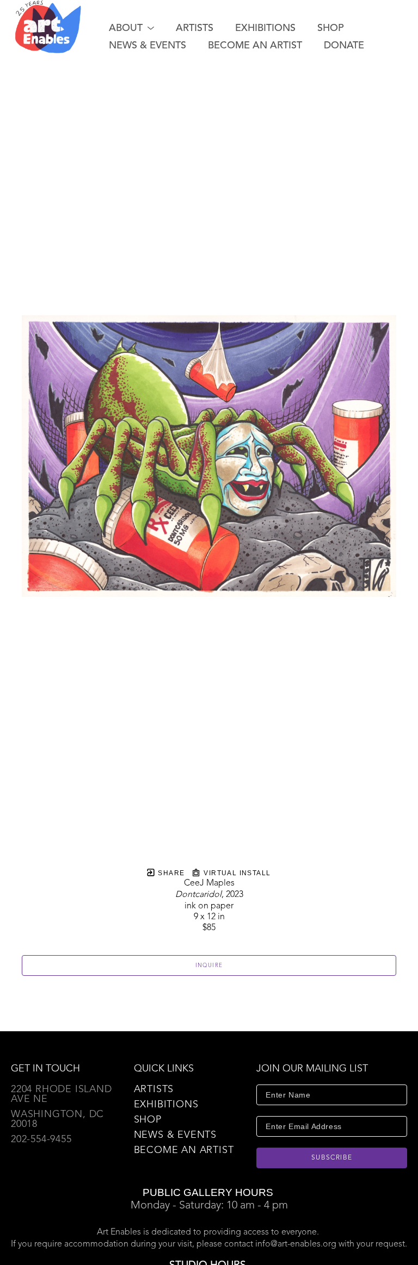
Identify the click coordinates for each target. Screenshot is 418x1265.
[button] (131, 28)
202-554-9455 (41, 1139)
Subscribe (332, 1158)
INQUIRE (209, 965)
